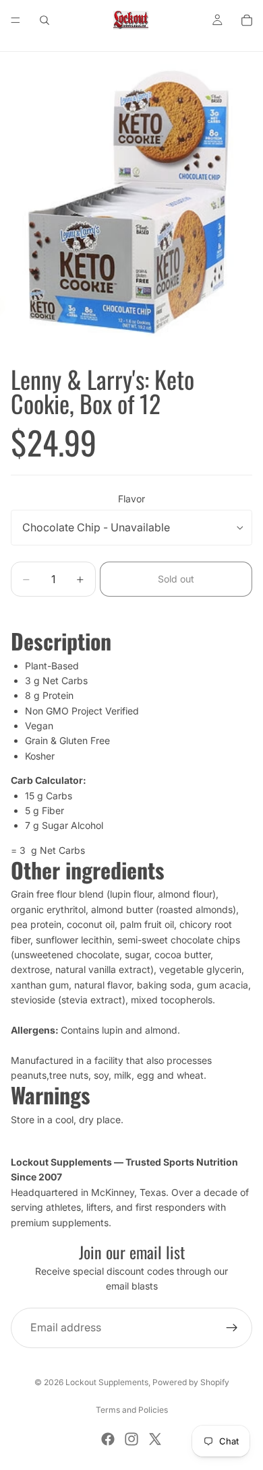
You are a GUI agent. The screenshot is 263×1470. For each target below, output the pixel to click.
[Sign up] (232, 1328)
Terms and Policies (132, 1410)
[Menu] (15, 20)
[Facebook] (108, 1439)
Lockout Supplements (106, 1382)
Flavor (131, 498)
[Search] (44, 20)
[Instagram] (131, 1439)
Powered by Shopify (190, 1382)
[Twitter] (155, 1439)
